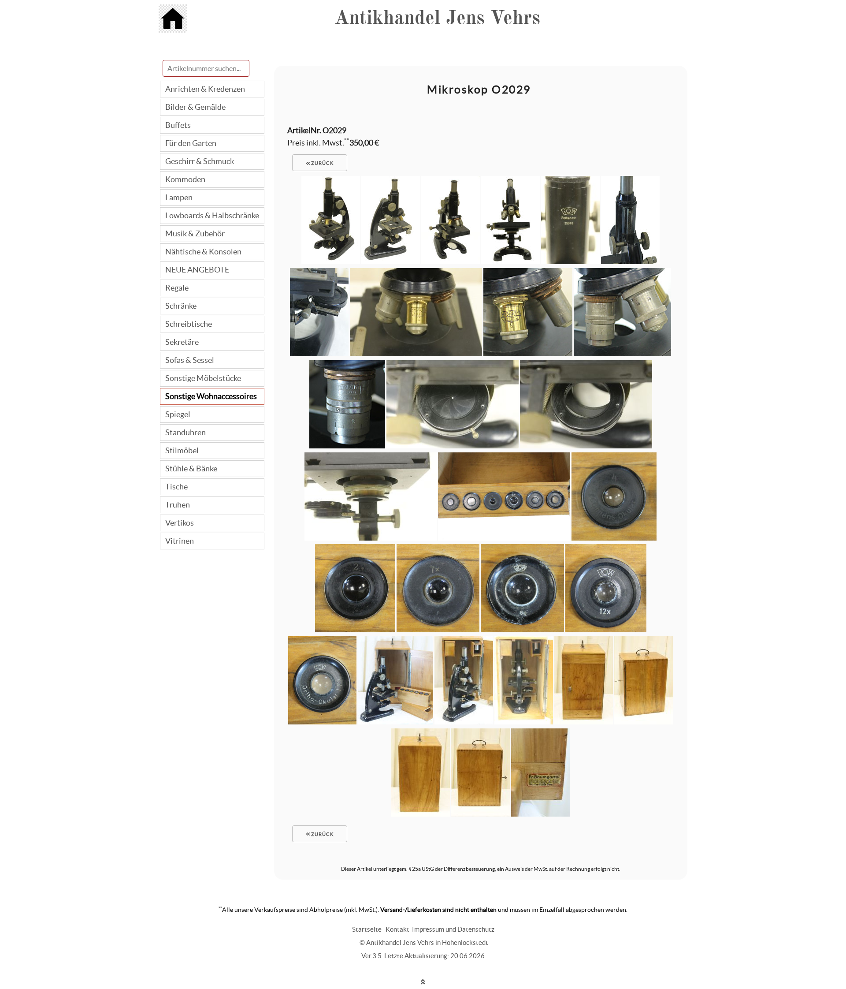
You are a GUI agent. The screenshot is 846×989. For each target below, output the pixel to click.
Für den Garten (190, 143)
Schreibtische (188, 323)
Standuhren (185, 432)
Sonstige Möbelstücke (203, 378)
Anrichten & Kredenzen (205, 88)
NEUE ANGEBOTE (197, 269)
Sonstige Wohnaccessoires (211, 396)
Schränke (181, 305)
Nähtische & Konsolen (203, 251)
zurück (322, 163)
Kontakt (397, 929)
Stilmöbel (182, 450)
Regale (177, 287)
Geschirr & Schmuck (199, 161)
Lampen (179, 197)
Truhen (177, 504)
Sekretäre (182, 342)
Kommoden (185, 179)
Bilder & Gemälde (195, 107)
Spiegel (177, 414)
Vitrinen (179, 540)
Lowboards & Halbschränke (212, 215)
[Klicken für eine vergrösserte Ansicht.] (330, 261)
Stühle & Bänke (191, 468)
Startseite (367, 929)
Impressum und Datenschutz (453, 929)
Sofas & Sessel (189, 360)
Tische (176, 486)
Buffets (178, 125)
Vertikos (179, 522)
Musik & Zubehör (195, 233)
